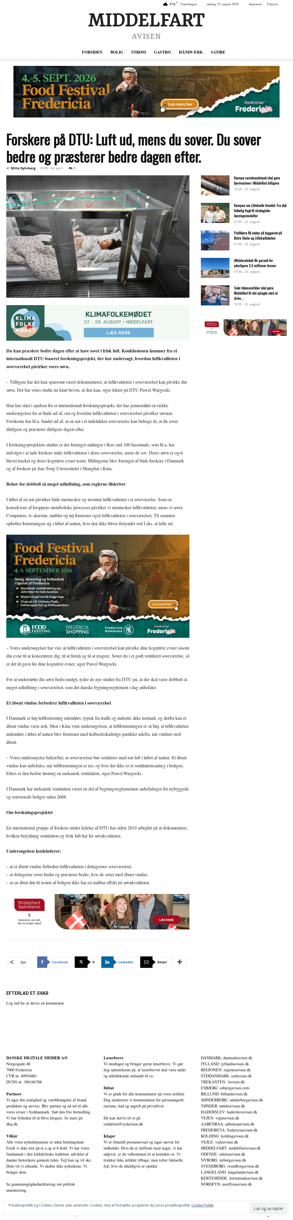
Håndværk (191, 52)
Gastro (162, 52)
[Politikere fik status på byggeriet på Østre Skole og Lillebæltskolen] (215, 240)
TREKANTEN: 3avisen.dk (223, 1081)
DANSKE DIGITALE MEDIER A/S (37, 1058)
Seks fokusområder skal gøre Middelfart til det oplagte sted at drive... (256, 293)
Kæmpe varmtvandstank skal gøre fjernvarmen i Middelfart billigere (257, 180)
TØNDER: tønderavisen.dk (223, 1106)
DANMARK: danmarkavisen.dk (226, 1057)
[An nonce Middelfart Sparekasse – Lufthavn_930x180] (97, 911)
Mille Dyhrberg (23, 168)
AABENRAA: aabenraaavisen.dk (227, 1124)
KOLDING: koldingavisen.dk (225, 1136)
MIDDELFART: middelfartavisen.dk (231, 1148)
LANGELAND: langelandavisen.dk (230, 1172)
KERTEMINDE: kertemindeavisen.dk (232, 1178)
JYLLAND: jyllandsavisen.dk (225, 1063)
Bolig (116, 52)
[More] (180, 962)
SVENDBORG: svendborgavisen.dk (230, 1166)
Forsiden (92, 52)
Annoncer (255, 4)
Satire (218, 52)
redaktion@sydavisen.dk (123, 1124)
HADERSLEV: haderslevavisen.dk (229, 1112)
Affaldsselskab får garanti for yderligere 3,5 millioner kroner (255, 263)
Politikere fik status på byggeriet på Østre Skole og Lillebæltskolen (258, 235)
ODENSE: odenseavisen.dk (223, 1154)
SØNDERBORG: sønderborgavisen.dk (232, 1100)
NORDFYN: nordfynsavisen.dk (226, 1184)
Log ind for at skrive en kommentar (35, 1003)
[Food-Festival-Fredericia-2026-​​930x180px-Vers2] (146, 91)
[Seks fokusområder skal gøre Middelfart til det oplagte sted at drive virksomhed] (215, 295)
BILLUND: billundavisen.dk (224, 1094)
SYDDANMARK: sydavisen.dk (226, 1075)
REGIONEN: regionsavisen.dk (226, 1069)
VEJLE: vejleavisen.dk (219, 1142)
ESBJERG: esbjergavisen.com (225, 1087)
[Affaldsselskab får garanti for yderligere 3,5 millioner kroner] (215, 268)
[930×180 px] (97, 323)
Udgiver (272, 4)
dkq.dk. (12, 1124)
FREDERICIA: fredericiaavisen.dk (229, 1130)
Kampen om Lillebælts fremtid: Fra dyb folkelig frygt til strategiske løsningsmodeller (260, 210)
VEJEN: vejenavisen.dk (220, 1118)
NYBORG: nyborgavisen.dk (223, 1160)
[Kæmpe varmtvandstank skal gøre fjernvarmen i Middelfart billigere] (215, 185)
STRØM (138, 52)
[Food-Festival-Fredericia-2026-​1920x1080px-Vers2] (97, 586)
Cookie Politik (202, 1205)
